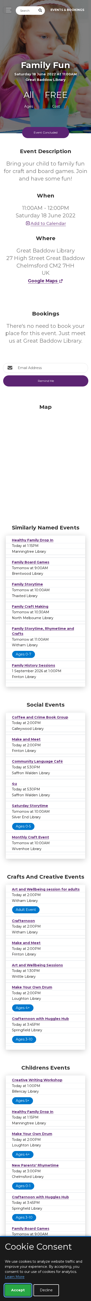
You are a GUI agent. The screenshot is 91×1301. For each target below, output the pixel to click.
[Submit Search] (40, 10)
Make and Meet (26, 739)
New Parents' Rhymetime (35, 1165)
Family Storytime (27, 584)
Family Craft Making (30, 606)
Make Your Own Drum (32, 987)
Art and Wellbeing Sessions (37, 965)
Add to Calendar (48, 223)
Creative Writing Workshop (37, 1080)
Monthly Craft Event (30, 837)
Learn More (15, 1277)
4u (14, 783)
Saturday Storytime (30, 806)
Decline (46, 1290)
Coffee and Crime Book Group (40, 717)
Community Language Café (37, 761)
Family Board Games (30, 562)
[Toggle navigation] (7, 10)
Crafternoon (23, 921)
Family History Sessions (33, 665)
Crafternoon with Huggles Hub (40, 1019)
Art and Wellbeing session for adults (46, 889)
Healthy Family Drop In (32, 540)
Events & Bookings (67, 10)
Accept (18, 1290)
